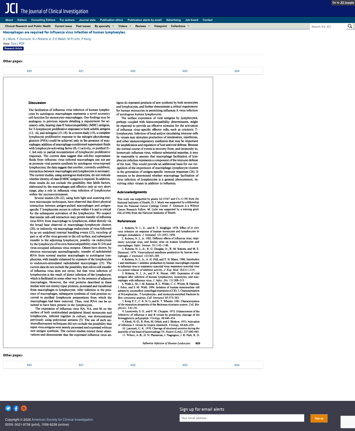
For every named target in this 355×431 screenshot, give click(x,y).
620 (29, 71)
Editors (22, 20)
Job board (191, 20)
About (9, 20)
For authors (67, 20)
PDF (22, 43)
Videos (122, 26)
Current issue (63, 26)
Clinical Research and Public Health (28, 26)
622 (133, 71)
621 (81, 71)
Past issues (83, 26)
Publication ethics (111, 20)
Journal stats (87, 20)
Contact (207, 20)
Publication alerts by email (145, 20)
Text (13, 43)
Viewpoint (160, 26)
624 (237, 71)
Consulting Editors (43, 20)
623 (185, 71)
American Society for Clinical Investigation (62, 419)
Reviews (140, 26)
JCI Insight (347, 2)
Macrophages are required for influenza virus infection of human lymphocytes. (64, 32)
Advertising (173, 20)
